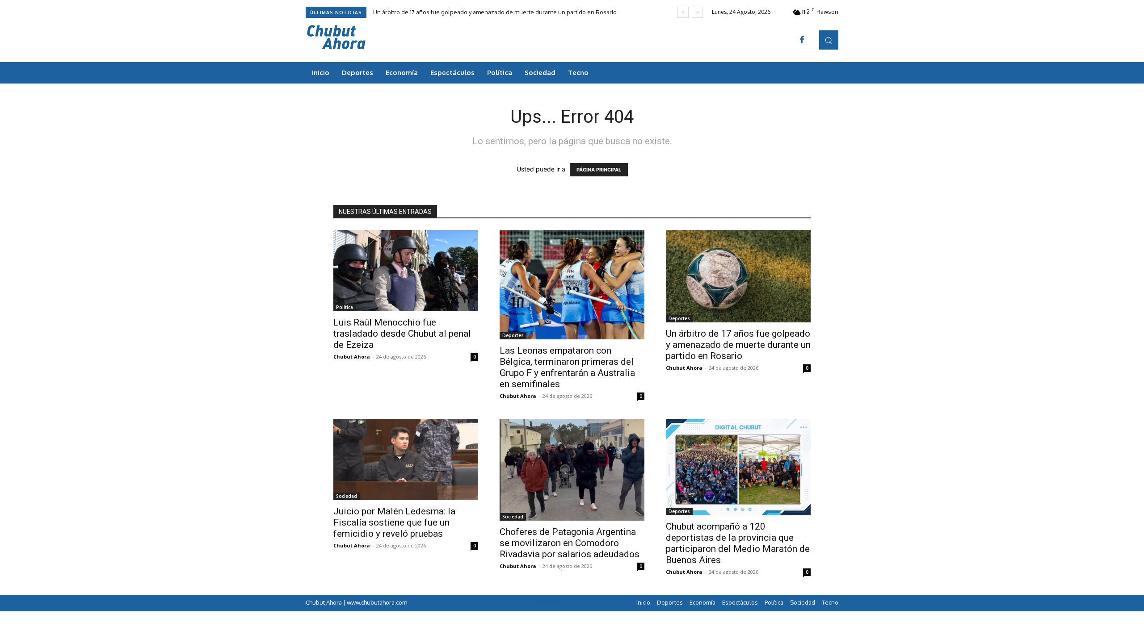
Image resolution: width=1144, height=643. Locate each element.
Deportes (513, 335)
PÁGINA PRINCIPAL (598, 170)
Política (344, 307)
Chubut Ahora (351, 356)
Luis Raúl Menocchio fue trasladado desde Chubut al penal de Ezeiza (402, 333)
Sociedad (346, 496)
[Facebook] (802, 40)
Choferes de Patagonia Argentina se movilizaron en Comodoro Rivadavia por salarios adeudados (569, 542)
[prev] (683, 12)
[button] (828, 40)
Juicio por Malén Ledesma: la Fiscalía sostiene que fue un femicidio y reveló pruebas (394, 522)
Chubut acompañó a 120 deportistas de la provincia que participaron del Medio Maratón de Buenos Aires (738, 543)
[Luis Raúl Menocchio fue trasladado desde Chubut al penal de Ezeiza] (405, 270)
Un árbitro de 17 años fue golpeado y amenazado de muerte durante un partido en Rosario (495, 12)
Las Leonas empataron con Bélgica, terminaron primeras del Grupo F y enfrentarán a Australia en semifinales (567, 367)
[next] (697, 12)
